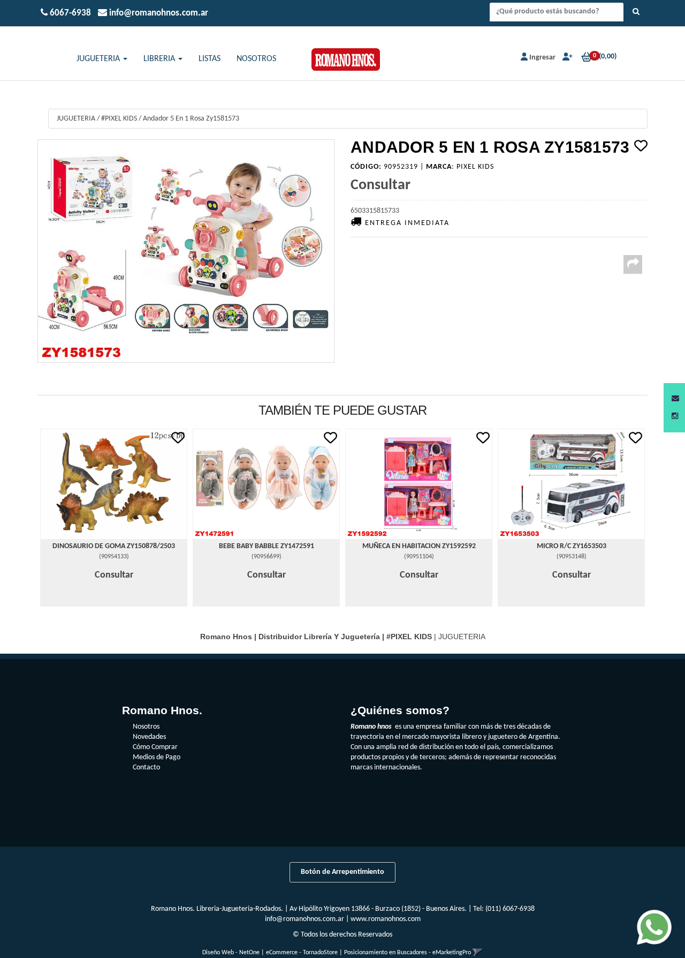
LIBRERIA (160, 59)
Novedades (149, 737)
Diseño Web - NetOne (231, 952)
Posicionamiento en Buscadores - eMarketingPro (407, 952)
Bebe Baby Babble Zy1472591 (266, 546)
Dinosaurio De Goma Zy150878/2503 (113, 546)
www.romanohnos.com (386, 919)
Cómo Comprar (155, 747)
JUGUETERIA (99, 59)
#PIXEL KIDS (119, 119)
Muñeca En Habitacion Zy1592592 (419, 546)
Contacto (146, 768)
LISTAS (209, 59)
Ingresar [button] (542, 58)
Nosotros (146, 727)
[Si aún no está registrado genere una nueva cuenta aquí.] (566, 58)
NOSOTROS (256, 59)
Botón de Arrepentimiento (342, 872)
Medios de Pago (156, 757)
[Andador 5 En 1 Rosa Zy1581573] (186, 251)
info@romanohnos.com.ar (304, 919)
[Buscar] (636, 12)
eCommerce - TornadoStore (302, 952)
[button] (675, 399)
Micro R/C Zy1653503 (571, 546)
